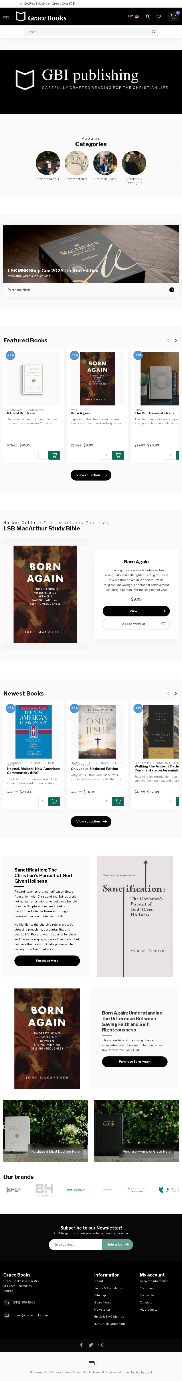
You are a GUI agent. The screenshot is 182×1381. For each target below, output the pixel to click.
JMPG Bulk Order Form (110, 1324)
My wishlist (148, 1295)
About (98, 1281)
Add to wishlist (133, 624)
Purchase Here (47, 961)
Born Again (80, 413)
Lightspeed (96, 1372)
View (133, 611)
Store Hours (102, 1302)
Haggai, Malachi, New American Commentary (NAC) (33, 771)
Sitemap (100, 1295)
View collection (88, 475)
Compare (146, 1302)
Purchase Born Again (135, 1062)
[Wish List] (158, 16)
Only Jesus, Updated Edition (94, 769)
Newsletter (102, 1309)
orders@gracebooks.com (30, 1315)
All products (148, 1309)
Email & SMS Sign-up (109, 1317)
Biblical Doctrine (21, 413)
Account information (154, 1281)
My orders (147, 1288)
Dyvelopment (143, 1372)
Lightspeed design (118, 1372)
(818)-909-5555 (24, 1302)
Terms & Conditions (108, 1288)
